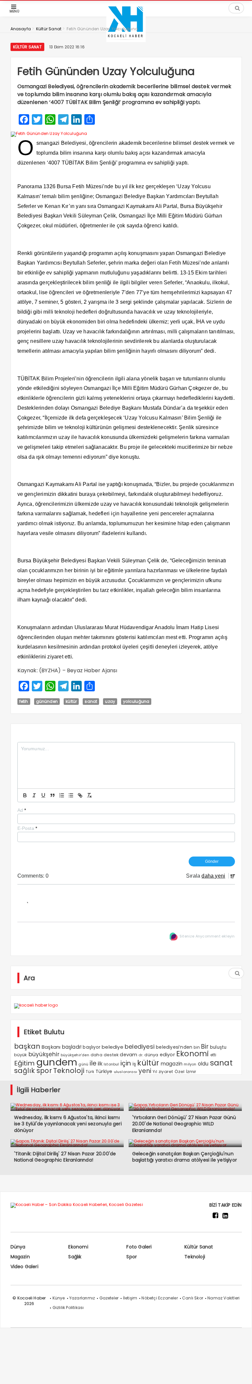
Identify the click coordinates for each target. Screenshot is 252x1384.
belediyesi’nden (174, 1047)
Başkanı (51, 1046)
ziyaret (165, 1071)
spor (44, 1070)
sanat (91, 701)
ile (93, 1063)
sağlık (24, 1070)
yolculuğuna (136, 701)
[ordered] (61, 795)
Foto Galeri (139, 1246)
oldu (203, 1063)
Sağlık (74, 1256)
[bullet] (70, 795)
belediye (112, 1046)
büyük (20, 1055)
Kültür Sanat (27, 47)
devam (128, 1054)
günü (83, 1064)
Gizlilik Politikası (68, 1307)
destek (111, 1055)
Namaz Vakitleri (223, 1298)
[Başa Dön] (240, 1372)
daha (96, 1055)
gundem (56, 1062)
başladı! (72, 1046)
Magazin (20, 1256)
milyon (190, 1064)
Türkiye (103, 1071)
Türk (90, 1071)
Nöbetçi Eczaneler (159, 1298)
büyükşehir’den (75, 1055)
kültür (71, 701)
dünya (151, 1055)
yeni (144, 1070)
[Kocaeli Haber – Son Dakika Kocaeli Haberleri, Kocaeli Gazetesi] (126, 40)
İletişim (130, 1298)
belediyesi (140, 1046)
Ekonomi (192, 1053)
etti (213, 1055)
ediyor (167, 1054)
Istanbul (111, 1064)
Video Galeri (24, 1266)
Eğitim (24, 1063)
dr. (141, 1055)
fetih (23, 701)
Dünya (18, 1246)
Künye (58, 1298)
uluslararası (125, 1071)
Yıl (155, 1071)
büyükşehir (44, 1054)
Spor (131, 1256)
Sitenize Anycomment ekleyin (207, 936)
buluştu (218, 1047)
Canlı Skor (192, 1298)
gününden (47, 701)
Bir (205, 1046)
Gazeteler (109, 1298)
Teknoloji (68, 1070)
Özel (180, 1071)
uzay (110, 701)
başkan (27, 1046)
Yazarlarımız (82, 1298)
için (125, 1063)
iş (134, 1064)
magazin (171, 1063)
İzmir (191, 1071)
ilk (100, 1063)
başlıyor (91, 1047)
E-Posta (27, 828)
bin (197, 1047)
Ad (21, 810)
